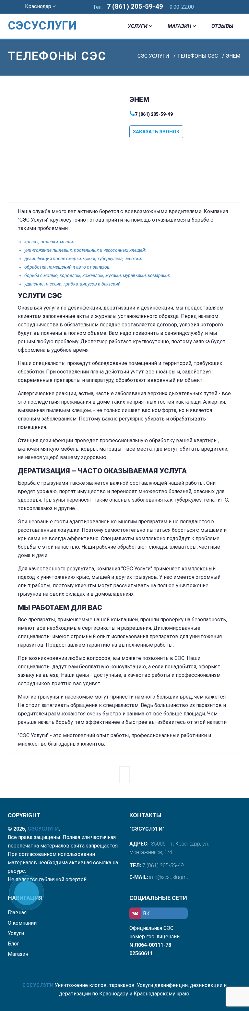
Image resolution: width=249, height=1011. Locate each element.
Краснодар (39, 6)
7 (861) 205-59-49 (135, 6)
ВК (146, 913)
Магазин (179, 26)
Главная (17, 912)
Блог (13, 944)
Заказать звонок (156, 132)
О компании (22, 923)
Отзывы (222, 26)
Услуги (138, 26)
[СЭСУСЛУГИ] (34, 16)
